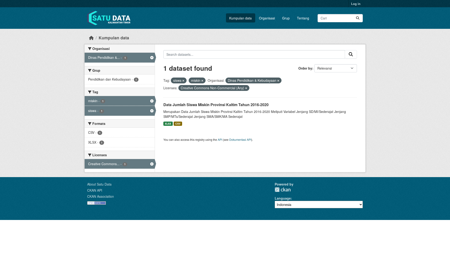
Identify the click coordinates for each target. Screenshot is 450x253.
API (220, 139)
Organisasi (267, 18)
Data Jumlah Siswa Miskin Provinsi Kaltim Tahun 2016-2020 (216, 104)
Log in (355, 3)
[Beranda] (91, 38)
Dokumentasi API (240, 139)
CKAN (283, 189)
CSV (177, 123)
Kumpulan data (240, 18)
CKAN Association (100, 196)
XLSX (168, 123)
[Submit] (357, 18)
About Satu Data (99, 184)
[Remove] (183, 80)
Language (283, 198)
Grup (286, 18)
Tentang (303, 18)
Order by (305, 68)
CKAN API (94, 190)
